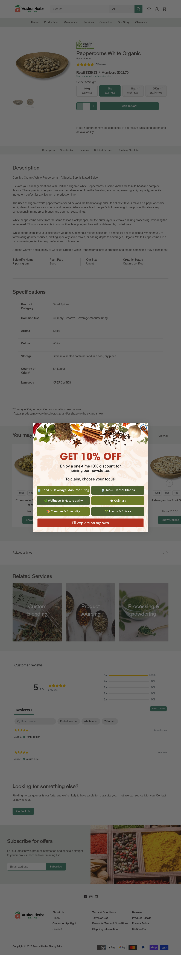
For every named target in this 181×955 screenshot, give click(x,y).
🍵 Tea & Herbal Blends (118, 490)
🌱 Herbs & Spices (118, 511)
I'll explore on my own (90, 523)
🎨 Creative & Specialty (63, 511)
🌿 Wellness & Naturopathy (63, 500)
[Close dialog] (143, 428)
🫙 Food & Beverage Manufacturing (63, 490)
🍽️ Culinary (118, 500)
